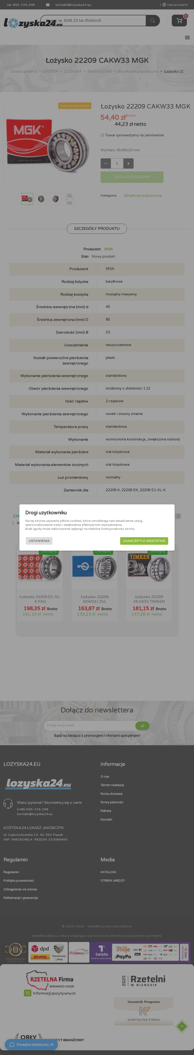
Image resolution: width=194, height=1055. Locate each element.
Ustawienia (39, 541)
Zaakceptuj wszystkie (144, 541)
